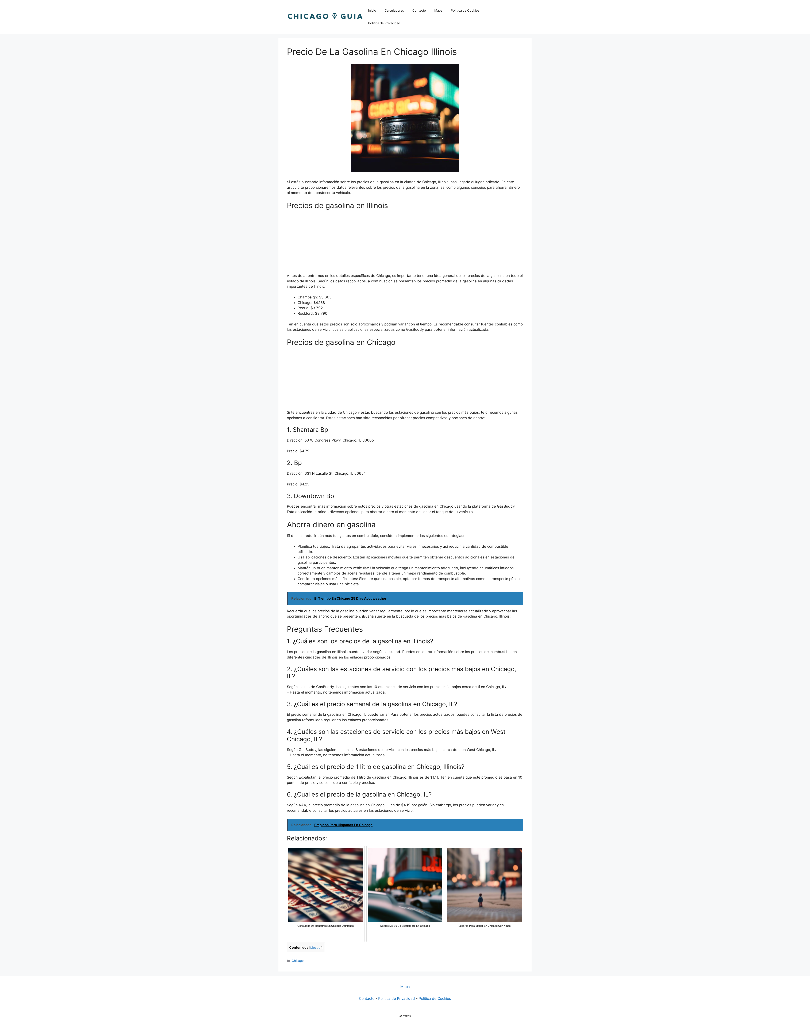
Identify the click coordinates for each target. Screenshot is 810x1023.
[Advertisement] (405, 243)
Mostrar (315, 948)
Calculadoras (394, 10)
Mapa (438, 10)
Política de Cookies (465, 10)
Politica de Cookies (435, 998)
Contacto (419, 10)
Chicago (298, 960)
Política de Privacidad (384, 23)
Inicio (372, 10)
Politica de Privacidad (396, 998)
